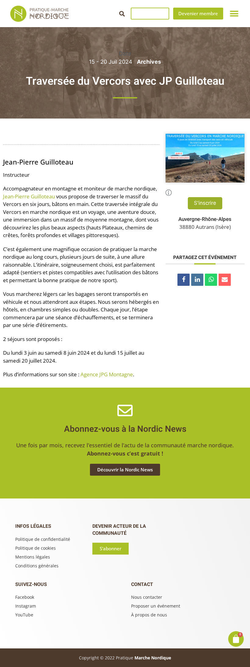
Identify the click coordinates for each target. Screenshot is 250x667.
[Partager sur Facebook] (183, 280)
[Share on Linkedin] (197, 280)
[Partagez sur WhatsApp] (211, 280)
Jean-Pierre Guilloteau (29, 196)
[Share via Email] (225, 280)
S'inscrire (205, 203)
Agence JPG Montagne (106, 374)
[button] (122, 14)
